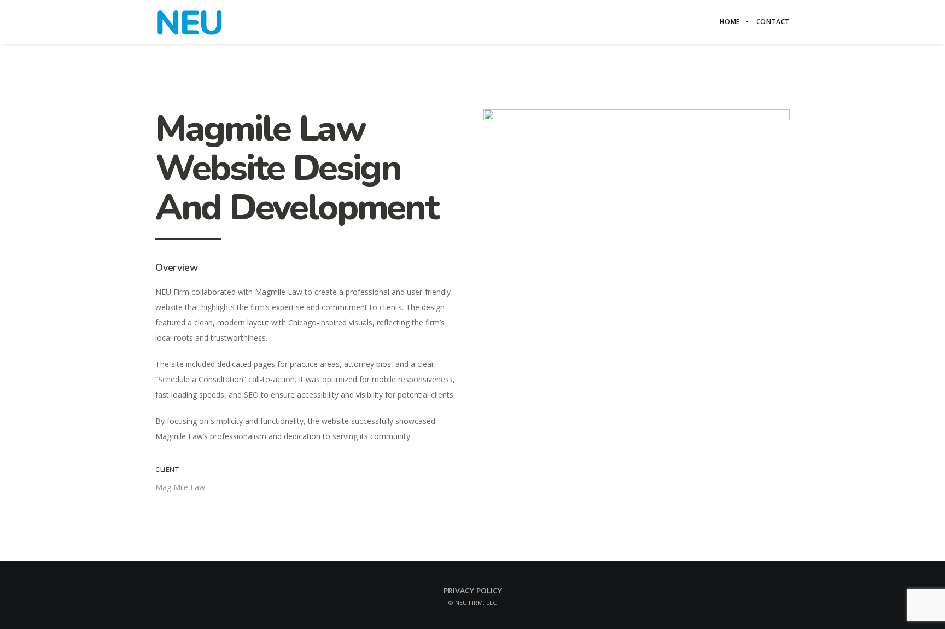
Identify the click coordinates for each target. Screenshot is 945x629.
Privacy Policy (473, 590)
